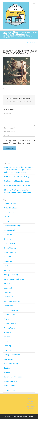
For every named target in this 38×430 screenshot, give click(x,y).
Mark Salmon (7, 88)
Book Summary (9, 212)
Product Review (9, 328)
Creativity (7, 239)
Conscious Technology (12, 226)
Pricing (6, 319)
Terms (30, 399)
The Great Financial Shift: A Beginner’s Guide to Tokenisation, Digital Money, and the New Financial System (18, 169)
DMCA (30, 409)
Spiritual (7, 368)
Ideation (7, 270)
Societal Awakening (11, 363)
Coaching (7, 221)
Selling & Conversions (12, 355)
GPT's (6, 266)
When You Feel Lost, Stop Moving (16, 177)
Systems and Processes (13, 377)
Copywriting (8, 235)
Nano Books (8, 306)
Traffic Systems (9, 386)
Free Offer (7, 257)
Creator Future (9, 243)
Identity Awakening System (14, 279)
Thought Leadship (10, 381)
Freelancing (8, 261)
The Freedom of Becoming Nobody (17, 181)
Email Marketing (10, 252)
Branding (7, 217)
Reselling (7, 346)
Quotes (6, 341)
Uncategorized (9, 390)
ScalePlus (7, 350)
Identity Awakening (11, 275)
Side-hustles (8, 359)
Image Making (9, 288)
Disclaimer (30, 404)
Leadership (8, 292)
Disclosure (30, 406)
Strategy (7, 372)
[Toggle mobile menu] (34, 3)
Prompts (7, 337)
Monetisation (8, 297)
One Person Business (12, 310)
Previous (32, 42)
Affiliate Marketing (10, 203)
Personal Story (9, 315)
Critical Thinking (10, 248)
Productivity (8, 332)
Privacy (30, 401)
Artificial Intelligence (11, 208)
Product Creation (10, 323)
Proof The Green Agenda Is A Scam (17, 185)
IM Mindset (8, 283)
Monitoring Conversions (12, 301)
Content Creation (10, 230)
